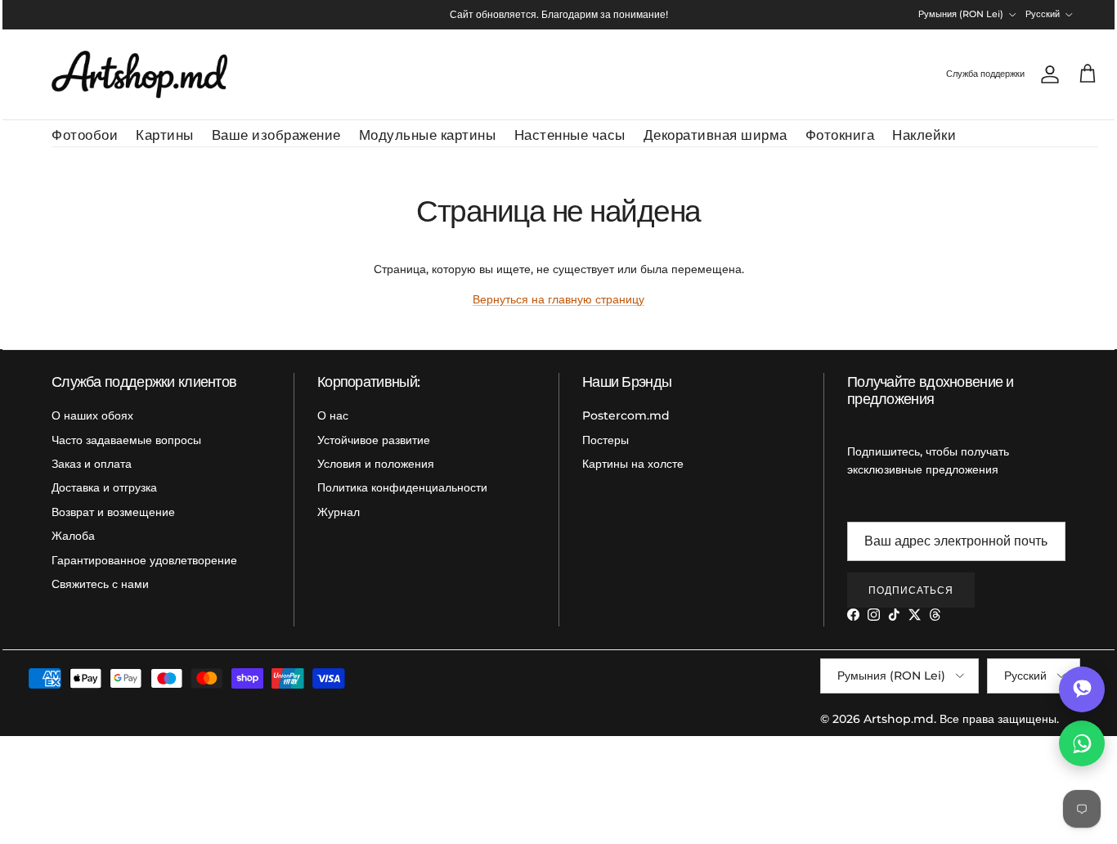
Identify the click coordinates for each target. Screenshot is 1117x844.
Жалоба (73, 535)
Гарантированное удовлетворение (144, 560)
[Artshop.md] (139, 74)
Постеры (605, 440)
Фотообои (85, 135)
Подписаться (910, 590)
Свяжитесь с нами (100, 584)
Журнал (338, 512)
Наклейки (924, 135)
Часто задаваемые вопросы (126, 440)
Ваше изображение (276, 135)
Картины (165, 135)
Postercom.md (626, 415)
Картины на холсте (633, 463)
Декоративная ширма (715, 135)
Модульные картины (427, 135)
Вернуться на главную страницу (558, 299)
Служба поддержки (985, 73)
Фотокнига (840, 135)
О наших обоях (92, 415)
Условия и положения (375, 463)
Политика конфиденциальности (402, 487)
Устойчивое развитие (373, 440)
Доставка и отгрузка (104, 487)
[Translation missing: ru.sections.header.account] (1047, 74)
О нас (332, 415)
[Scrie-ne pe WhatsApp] (1082, 743)
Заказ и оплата (92, 463)
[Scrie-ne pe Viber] (1082, 689)
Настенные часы (570, 135)
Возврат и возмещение (113, 512)
